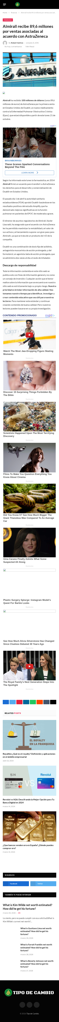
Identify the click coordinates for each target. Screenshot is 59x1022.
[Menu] (4, 4)
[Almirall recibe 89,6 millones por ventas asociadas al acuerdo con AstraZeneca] (29, 69)
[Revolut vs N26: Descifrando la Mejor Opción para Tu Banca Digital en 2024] (29, 781)
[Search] (55, 4)
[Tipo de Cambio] (29, 4)
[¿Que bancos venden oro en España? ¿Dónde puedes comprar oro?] (29, 826)
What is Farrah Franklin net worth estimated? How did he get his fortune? (36, 947)
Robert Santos (17, 43)
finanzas (8, 20)
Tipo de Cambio (32, 1014)
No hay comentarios (13, 46)
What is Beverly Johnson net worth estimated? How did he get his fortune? (37, 964)
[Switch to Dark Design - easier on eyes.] (51, 4)
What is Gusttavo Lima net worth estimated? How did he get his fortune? (36, 931)
